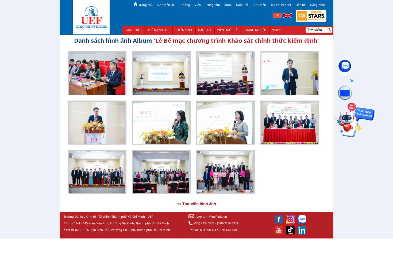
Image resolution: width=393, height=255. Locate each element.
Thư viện (260, 5)
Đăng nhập (318, 5)
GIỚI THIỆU (134, 30)
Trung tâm (212, 5)
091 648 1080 (229, 230)
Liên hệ (300, 5)
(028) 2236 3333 (227, 223)
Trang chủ (146, 5)
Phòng (185, 5)
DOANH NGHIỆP (255, 30)
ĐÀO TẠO (204, 30)
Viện (198, 5)
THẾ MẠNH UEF (158, 30)
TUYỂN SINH (183, 30)
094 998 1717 (209, 230)
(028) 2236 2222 (204, 223)
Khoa (228, 5)
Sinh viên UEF (166, 5)
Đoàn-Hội (242, 5)
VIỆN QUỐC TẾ (227, 30)
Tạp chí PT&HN (281, 5)
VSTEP (276, 30)
